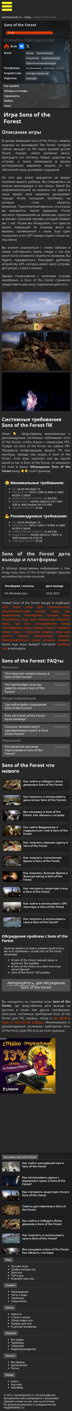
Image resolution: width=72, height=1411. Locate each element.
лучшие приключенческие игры (36, 638)
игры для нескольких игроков (45, 619)
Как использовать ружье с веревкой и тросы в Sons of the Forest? (43, 1180)
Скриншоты (12, 96)
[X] (28, 46)
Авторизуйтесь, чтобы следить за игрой (29, 40)
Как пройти (11, 86)
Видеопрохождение (23, 1349)
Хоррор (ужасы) (51, 58)
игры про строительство (47, 607)
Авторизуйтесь (20, 982)
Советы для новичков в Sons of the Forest (44, 1207)
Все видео (17, 1339)
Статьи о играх (20, 1317)
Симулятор (32, 58)
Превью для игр (21, 1323)
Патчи (15, 1368)
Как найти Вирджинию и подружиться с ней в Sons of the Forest (45, 830)
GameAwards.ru (12, 17)
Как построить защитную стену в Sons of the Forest (45, 889)
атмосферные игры (16, 628)
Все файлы (18, 1362)
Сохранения (19, 1301)
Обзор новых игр (22, 1320)
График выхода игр (23, 1269)
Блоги (14, 1381)
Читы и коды (19, 1295)
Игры (28, 17)
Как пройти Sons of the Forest (20, 1156)
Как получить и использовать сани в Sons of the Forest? (44, 920)
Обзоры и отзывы (15, 91)
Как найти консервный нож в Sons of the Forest (43, 1164)
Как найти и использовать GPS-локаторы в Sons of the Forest (45, 905)
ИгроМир (17, 1387)
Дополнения (19, 1365)
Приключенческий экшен (41, 63)
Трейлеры (17, 1342)
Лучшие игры (19, 1266)
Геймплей (17, 1346)
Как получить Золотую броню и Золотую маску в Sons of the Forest (45, 876)
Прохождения (19, 1291)
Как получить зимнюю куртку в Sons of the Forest (45, 844)
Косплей (16, 1384)
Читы (7, 105)
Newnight (31, 78)
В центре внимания (23, 1326)
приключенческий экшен (23, 611)
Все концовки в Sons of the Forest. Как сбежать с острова (43, 813)
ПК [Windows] (33, 68)
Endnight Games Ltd (37, 73)
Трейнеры (17, 1298)
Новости (16, 1314)
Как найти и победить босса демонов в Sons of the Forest (43, 782)
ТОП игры (11, 607)
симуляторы (43, 636)
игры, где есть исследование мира (35, 623)
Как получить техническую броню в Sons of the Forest (42, 859)
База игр (16, 1272)
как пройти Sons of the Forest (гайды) (36, 1020)
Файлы (8, 100)
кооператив (33, 615)
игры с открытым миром (32, 632)
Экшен (30, 53)
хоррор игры (42, 628)
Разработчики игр (22, 1278)
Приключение (45, 53)
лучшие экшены (56, 640)
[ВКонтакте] (21, 46)
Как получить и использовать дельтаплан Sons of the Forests (44, 798)
